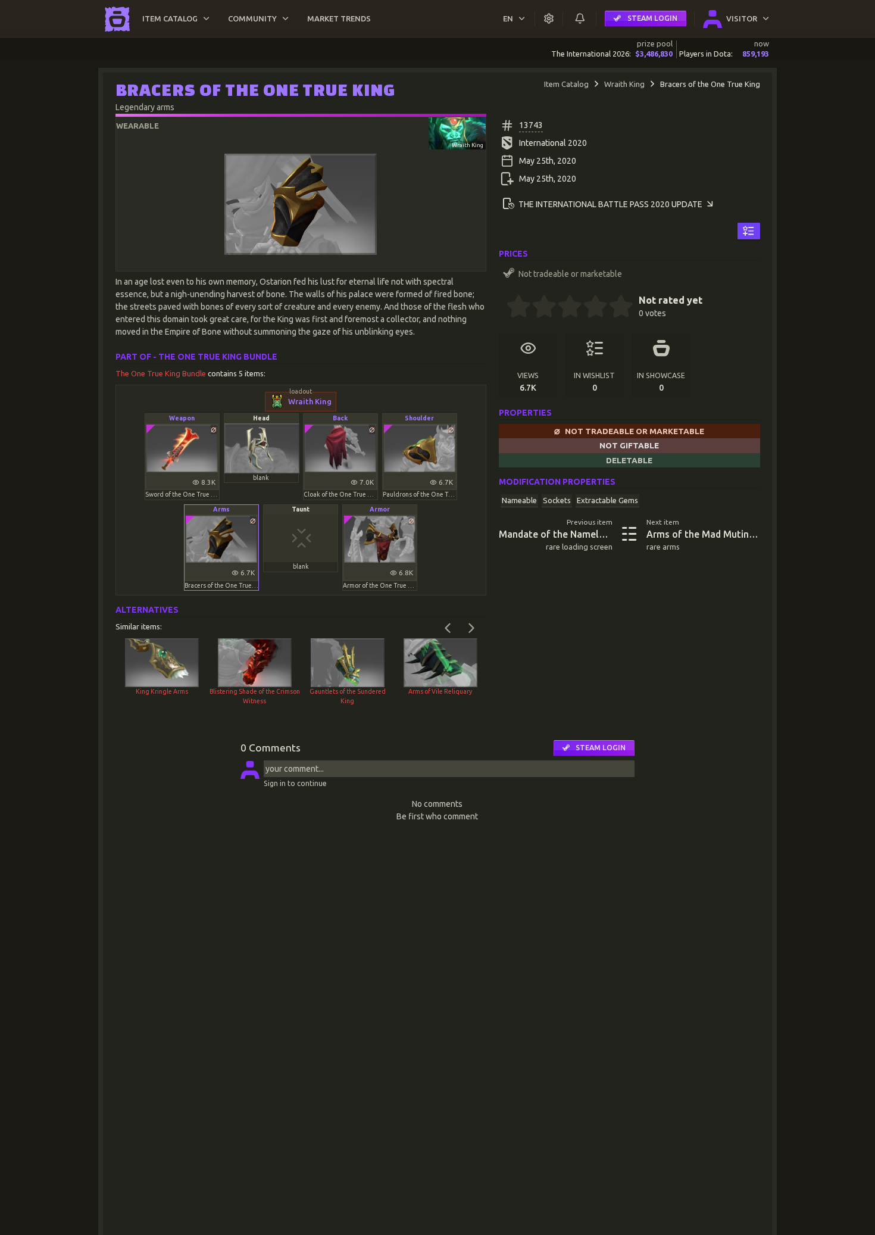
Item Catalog (566, 84)
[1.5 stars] (538, 308)
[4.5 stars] (614, 308)
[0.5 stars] (512, 308)
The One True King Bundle (161, 373)
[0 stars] (503, 308)
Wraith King (624, 84)
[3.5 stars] (589, 308)
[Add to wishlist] (749, 231)
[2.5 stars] (563, 308)
